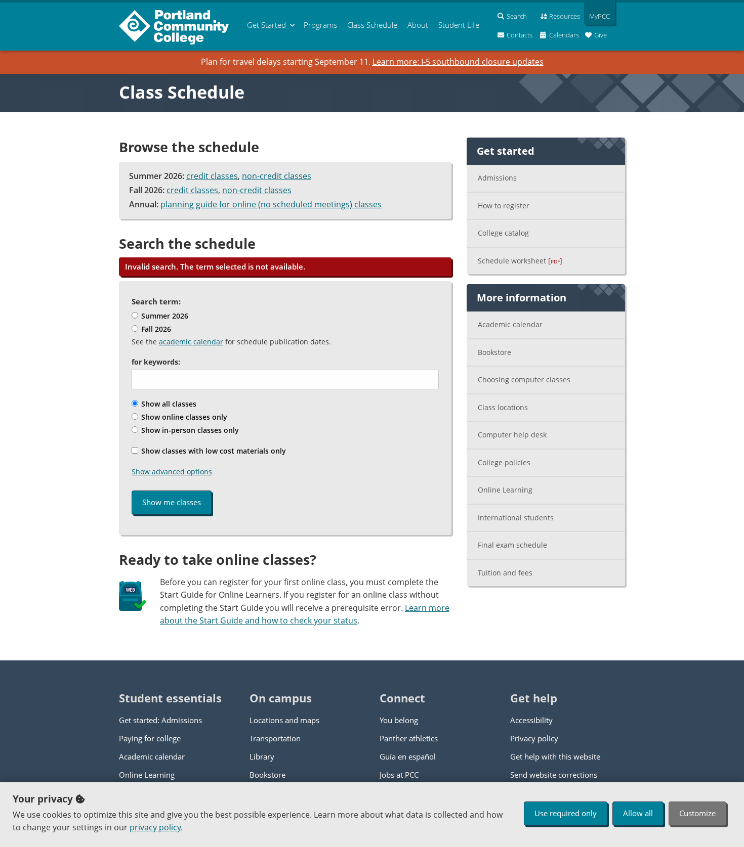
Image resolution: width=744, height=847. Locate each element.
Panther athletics (409, 738)
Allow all (638, 813)
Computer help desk (512, 434)
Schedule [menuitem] (372, 25)
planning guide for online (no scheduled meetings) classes (271, 204)
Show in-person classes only (189, 430)
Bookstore (494, 352)
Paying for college (150, 738)
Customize (697, 813)
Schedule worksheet (520, 260)
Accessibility (531, 720)
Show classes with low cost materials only (212, 451)
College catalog (503, 233)
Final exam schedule (512, 545)
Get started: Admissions (160, 720)
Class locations (503, 407)
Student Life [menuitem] (458, 25)
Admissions (497, 178)
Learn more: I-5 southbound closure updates (458, 61)
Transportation (275, 738)
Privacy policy (534, 738)
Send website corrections (553, 775)
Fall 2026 (155, 329)
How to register (503, 205)
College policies (504, 462)
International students (516, 517)
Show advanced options (172, 471)
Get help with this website (555, 756)
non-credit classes (276, 176)
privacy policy (155, 827)
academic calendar (191, 341)
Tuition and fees (505, 572)
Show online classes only (183, 417)
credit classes (212, 176)
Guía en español (408, 756)
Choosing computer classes (524, 379)
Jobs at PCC (399, 775)
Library (262, 756)
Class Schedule (181, 92)
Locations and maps (284, 720)
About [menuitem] (417, 25)
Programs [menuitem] (320, 25)
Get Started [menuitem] (266, 25)
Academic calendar (510, 324)
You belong (399, 720)
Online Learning (505, 490)
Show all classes (167, 404)
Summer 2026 (163, 316)
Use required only (565, 813)
